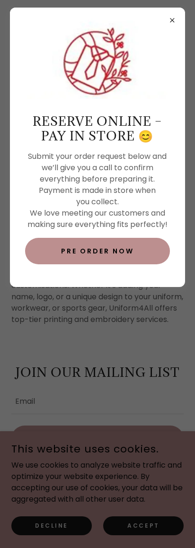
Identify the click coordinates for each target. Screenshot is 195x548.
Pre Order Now (97, 251)
